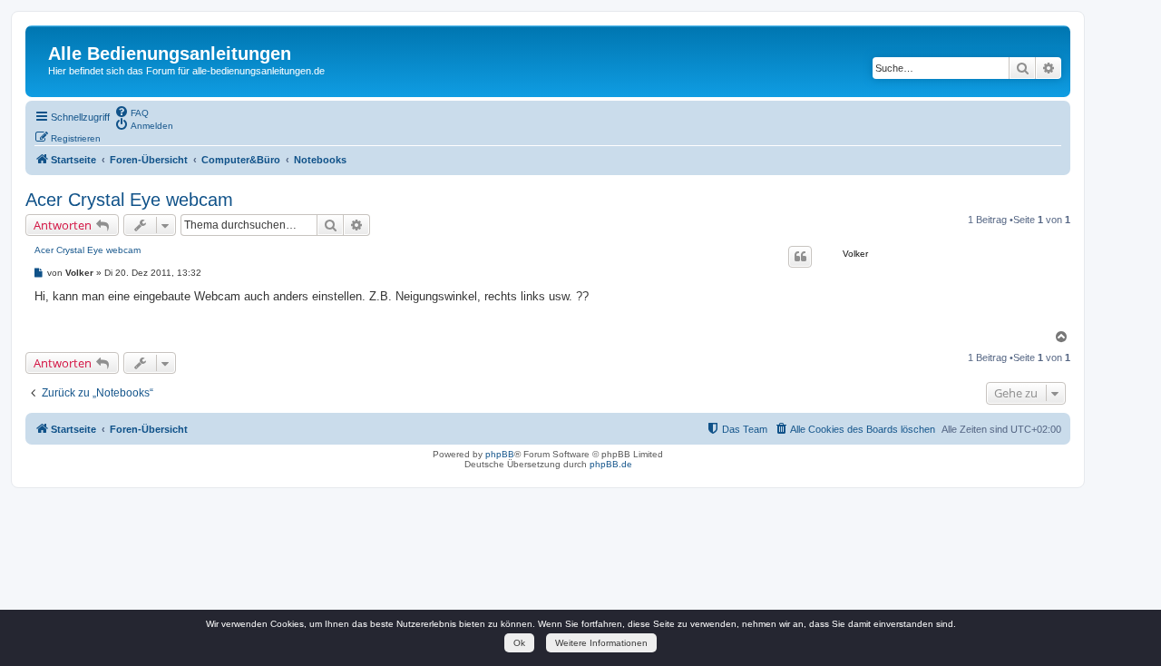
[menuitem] (131, 111)
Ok (519, 643)
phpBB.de (611, 464)
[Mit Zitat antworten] (800, 257)
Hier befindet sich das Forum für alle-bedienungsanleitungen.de (186, 70)
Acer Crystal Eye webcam (129, 200)
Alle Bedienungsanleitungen (169, 54)
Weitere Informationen (601, 643)
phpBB (499, 454)
